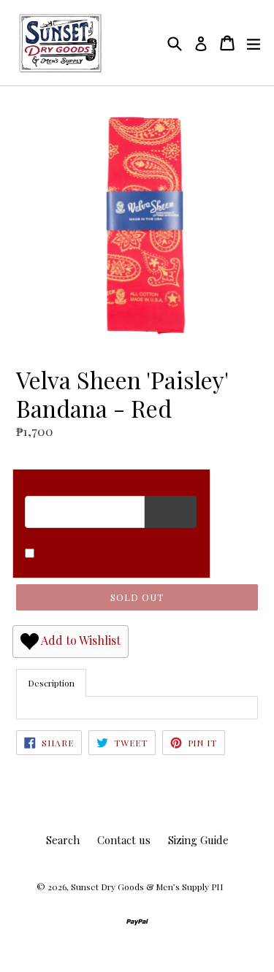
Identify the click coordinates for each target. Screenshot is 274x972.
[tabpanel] (137, 707)
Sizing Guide (198, 840)
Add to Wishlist (80, 640)
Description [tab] (51, 683)
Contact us (124, 840)
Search (63, 840)
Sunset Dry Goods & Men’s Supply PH (147, 886)
